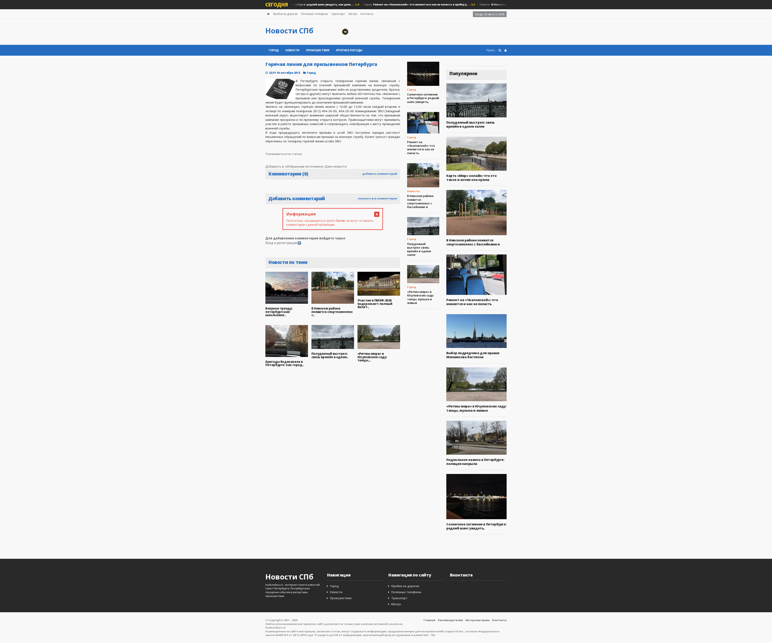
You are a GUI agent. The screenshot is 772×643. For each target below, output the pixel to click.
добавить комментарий (379, 173)
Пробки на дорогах (285, 14)
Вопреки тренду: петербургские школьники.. (279, 311)
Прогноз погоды (349, 50)
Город (405, 4)
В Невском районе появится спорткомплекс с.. (332, 311)
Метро (352, 14)
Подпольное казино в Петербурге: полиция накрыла (475, 461)
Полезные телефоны (314, 14)
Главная (429, 620)
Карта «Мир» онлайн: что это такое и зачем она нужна (471, 177)
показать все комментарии (377, 198)
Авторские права (477, 620)
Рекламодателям (450, 620)
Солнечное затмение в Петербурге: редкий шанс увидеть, (423, 98)
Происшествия (317, 50)
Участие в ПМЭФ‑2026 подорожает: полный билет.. (374, 303)
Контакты (366, 14)
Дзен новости (336, 166)
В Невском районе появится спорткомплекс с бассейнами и (420, 201)
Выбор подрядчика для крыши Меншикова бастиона (472, 355)
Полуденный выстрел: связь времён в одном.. (330, 355)
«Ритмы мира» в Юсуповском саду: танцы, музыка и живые (420, 297)
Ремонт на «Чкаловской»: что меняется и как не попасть (421, 147)
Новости (292, 50)
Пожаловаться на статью (283, 154)
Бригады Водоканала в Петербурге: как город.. (284, 363)
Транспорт (338, 14)
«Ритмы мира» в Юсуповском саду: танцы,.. (372, 357)
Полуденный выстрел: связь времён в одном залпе (419, 249)
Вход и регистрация (281, 243)
